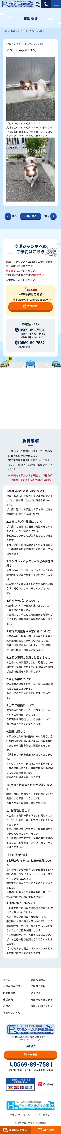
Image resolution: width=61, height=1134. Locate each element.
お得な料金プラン (13, 986)
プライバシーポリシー (21, 1115)
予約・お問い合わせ (42, 1006)
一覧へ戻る (30, 216)
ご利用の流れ (38, 986)
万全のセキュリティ (42, 999)
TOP (5, 30)
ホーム (6, 979)
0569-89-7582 (32, 343)
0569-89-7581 (32, 330)
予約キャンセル (11, 1012)
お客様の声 (9, 993)
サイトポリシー (44, 1115)
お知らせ (15, 30)
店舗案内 (8, 999)
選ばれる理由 (38, 979)
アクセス (35, 993)
